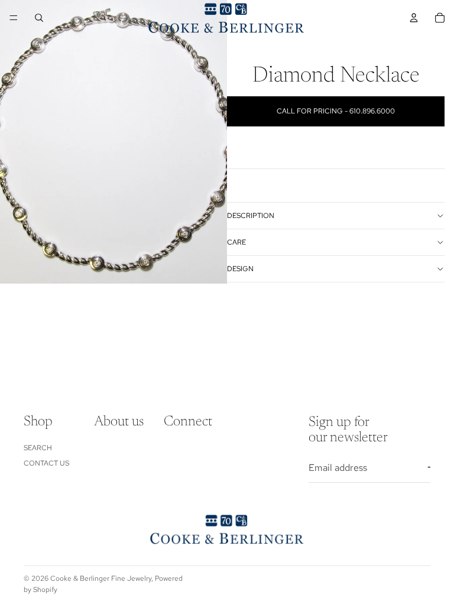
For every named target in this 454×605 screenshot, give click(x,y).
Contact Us (46, 462)
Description (250, 215)
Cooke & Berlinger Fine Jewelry (100, 578)
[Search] (39, 18)
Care (236, 242)
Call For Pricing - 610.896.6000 (336, 111)
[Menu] (13, 17)
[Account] (414, 18)
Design (240, 269)
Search (38, 447)
